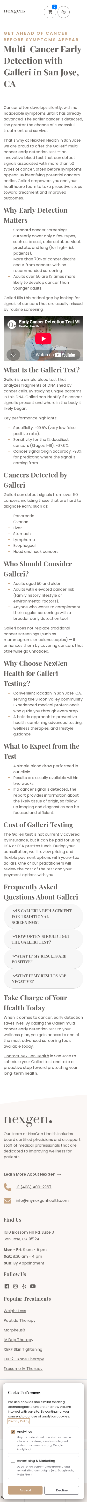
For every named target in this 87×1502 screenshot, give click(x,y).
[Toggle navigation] (77, 12)
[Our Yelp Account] (24, 1286)
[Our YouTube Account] (33, 1286)
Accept (25, 1490)
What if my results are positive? (39, 958)
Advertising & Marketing (36, 1460)
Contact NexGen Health (26, 1056)
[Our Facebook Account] (7, 1286)
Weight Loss (15, 1311)
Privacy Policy (18, 1421)
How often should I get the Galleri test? (41, 939)
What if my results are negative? (39, 978)
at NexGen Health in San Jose (53, 140)
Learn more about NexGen (29, 1174)
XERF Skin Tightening (23, 1349)
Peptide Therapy (20, 1320)
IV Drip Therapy (18, 1340)
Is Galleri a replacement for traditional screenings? (42, 916)
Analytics (24, 1431)
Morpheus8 (14, 1330)
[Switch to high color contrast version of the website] (64, 12)
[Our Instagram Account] (15, 1286)
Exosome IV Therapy (23, 1368)
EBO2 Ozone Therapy (24, 1359)
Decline (62, 1490)
